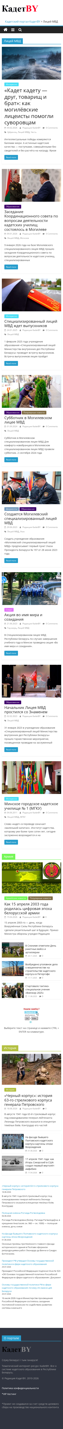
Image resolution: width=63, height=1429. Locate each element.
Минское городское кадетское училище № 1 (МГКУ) (31, 806)
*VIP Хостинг (9, 1394)
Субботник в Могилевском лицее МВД (28, 419)
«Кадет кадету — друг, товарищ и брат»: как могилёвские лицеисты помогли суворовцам (28, 106)
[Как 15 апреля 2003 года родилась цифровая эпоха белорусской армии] (31, 864)
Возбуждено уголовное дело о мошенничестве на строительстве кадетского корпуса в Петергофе (41, 969)
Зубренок (11, 132)
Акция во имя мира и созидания (23, 617)
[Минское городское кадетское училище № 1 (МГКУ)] (31, 763)
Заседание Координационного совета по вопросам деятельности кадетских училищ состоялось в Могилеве (31, 220)
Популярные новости (34, 412)
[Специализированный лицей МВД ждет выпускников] (31, 280)
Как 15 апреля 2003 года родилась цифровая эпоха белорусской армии (28, 908)
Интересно (11, 84)
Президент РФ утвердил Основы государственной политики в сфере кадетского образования (28, 1262)
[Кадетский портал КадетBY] (5, 29)
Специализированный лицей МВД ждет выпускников (30, 323)
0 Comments (51, 127)
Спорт (9, 609)
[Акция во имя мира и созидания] (31, 574)
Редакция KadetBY (32, 127)
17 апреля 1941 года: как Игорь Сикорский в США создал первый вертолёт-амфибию (40, 1163)
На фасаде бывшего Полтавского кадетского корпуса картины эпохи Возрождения (39, 1142)
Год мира (11, 628)
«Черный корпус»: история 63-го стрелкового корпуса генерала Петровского (28, 1100)
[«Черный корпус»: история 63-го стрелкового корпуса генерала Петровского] (31, 1055)
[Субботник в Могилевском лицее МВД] (31, 377)
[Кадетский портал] (16, 1345)
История (10, 1089)
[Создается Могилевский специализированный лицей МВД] (31, 473)
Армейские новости (16, 898)
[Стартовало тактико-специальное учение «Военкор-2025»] (13, 984)
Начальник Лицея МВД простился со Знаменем (25, 709)
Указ (22, 531)
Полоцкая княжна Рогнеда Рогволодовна (23, 1212)
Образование (12, 206)
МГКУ (22, 817)
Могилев (24, 238)
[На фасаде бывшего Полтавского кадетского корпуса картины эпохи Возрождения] (13, 1135)
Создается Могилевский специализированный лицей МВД (30, 518)
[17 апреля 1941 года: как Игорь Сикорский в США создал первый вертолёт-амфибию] (13, 1157)
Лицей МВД (23, 132)
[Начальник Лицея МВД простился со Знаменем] (31, 667)
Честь (33, 132)
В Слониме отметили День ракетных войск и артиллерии (40, 949)
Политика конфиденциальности (20, 1388)
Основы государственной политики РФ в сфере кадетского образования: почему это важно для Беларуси (27, 1288)
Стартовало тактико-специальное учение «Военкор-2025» (37, 989)
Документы (11, 509)
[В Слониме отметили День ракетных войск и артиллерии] (13, 944)
